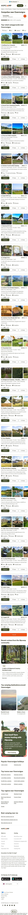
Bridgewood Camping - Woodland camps (11, 669)
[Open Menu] (25, 5)
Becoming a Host (18, 836)
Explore (2, 9)
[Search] (24, 16)
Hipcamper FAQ (5, 848)
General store (4, 839)
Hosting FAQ (17, 848)
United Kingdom (8, 9)
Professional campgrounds (20, 841)
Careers (3, 843)
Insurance (16, 843)
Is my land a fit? (17, 839)
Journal (3, 841)
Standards (16, 846)
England (14, 9)
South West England (21, 9)
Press (2, 846)
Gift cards (3, 836)
